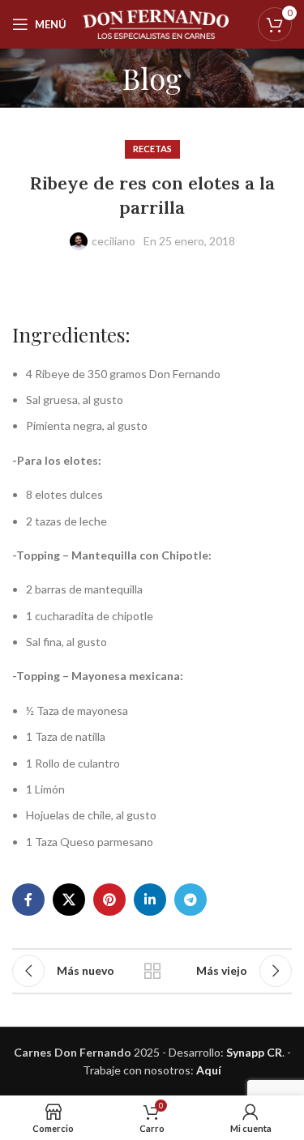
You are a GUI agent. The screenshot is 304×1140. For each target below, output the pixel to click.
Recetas (152, 148)
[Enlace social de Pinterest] (109, 899)
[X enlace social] (69, 899)
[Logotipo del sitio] (156, 23)
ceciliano (113, 241)
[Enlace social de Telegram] (190, 899)
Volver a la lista (152, 971)
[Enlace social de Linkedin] (150, 899)
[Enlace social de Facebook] (28, 899)
